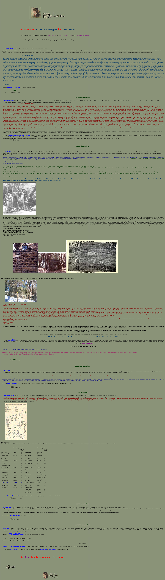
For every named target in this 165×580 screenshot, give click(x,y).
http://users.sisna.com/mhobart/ (65, 35)
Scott (27, 557)
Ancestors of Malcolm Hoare (83, 35)
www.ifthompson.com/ (51, 35)
